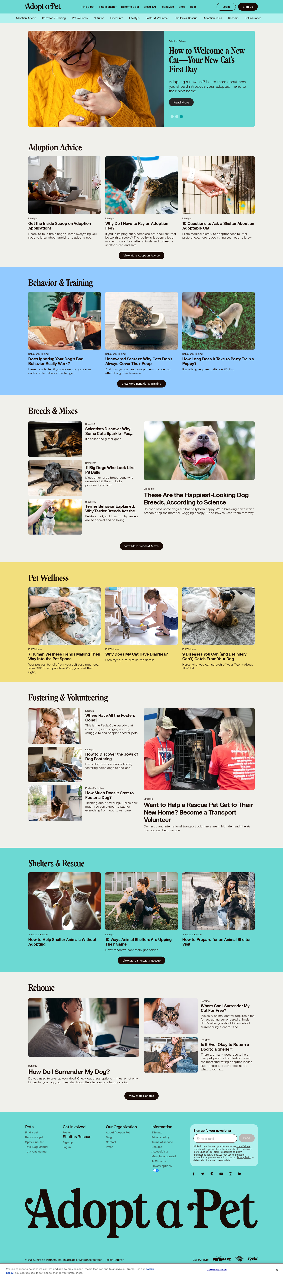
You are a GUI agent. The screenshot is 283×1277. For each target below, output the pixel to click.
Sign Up (248, 6)
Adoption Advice (25, 18)
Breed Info (116, 18)
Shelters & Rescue (186, 18)
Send (246, 1138)
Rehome (233, 18)
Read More (181, 102)
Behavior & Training (54, 18)
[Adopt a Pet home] (43, 7)
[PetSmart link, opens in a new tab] (221, 1258)
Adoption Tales (212, 18)
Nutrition (99, 18)
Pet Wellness (80, 18)
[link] (130, 6)
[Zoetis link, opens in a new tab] (252, 1259)
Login (226, 6)
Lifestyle (134, 18)
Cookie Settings (114, 1259)
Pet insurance (253, 18)
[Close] (277, 1270)
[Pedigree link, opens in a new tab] (239, 1259)
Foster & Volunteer (157, 18)
